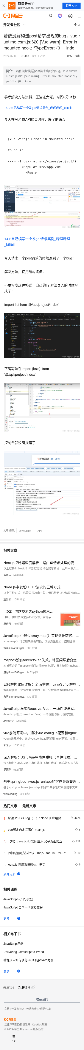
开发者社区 (17, 1008)
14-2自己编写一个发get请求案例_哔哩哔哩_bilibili (38, 107)
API (39, 530)
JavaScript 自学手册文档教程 (23, 907)
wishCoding (10, 794)
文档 (6, 1008)
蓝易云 (7, 575)
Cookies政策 (39, 1024)
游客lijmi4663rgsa (14, 648)
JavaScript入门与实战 (18, 899)
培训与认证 (45, 1008)
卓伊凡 (7, 623)
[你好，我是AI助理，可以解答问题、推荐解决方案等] (59, 15)
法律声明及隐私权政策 (17, 1024)
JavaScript (25, 530)
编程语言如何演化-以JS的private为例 (28, 960)
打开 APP (71, 6)
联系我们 (42, 999)
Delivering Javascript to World (23, 952)
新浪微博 (24, 987)
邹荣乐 (7, 745)
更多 (6, 918)
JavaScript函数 (13, 943)
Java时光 (8, 721)
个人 (77, 24)
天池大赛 (31, 1008)
